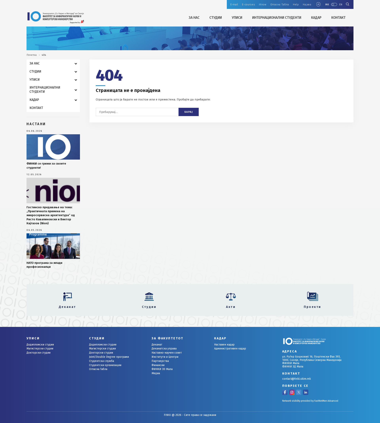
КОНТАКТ (338, 18)
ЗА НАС (194, 18)
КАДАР (316, 18)
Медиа (156, 373)
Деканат (157, 344)
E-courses (248, 4)
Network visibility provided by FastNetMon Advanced (310, 400)
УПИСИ (237, 18)
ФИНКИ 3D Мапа (162, 369)
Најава (307, 4)
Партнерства (160, 361)
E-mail (234, 4)
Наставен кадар (224, 344)
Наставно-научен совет (167, 352)
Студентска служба (101, 361)
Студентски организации (105, 365)
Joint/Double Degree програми (109, 357)
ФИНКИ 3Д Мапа (292, 366)
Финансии (158, 365)
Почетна (32, 54)
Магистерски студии (40, 348)
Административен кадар (230, 348)
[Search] (348, 4)
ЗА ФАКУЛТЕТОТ (167, 338)
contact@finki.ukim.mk (296, 378)
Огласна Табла (279, 4)
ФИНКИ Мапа (290, 363)
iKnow (262, 4)
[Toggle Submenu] (76, 64)
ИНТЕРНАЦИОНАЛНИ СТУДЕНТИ (276, 18)
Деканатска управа (164, 348)
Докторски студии (38, 352)
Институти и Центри (165, 357)
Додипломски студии (40, 344)
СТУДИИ (215, 18)
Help (296, 4)
